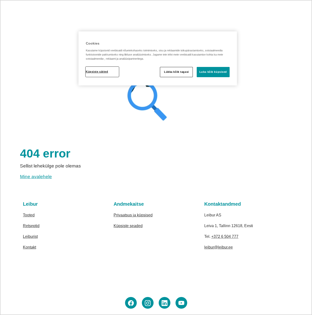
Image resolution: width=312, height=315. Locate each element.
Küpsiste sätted (97, 71)
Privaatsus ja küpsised (133, 215)
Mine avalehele (36, 176)
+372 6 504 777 (224, 236)
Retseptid (31, 226)
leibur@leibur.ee (218, 247)
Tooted (29, 215)
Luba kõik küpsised (213, 71)
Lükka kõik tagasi (176, 71)
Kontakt (29, 247)
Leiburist (30, 236)
